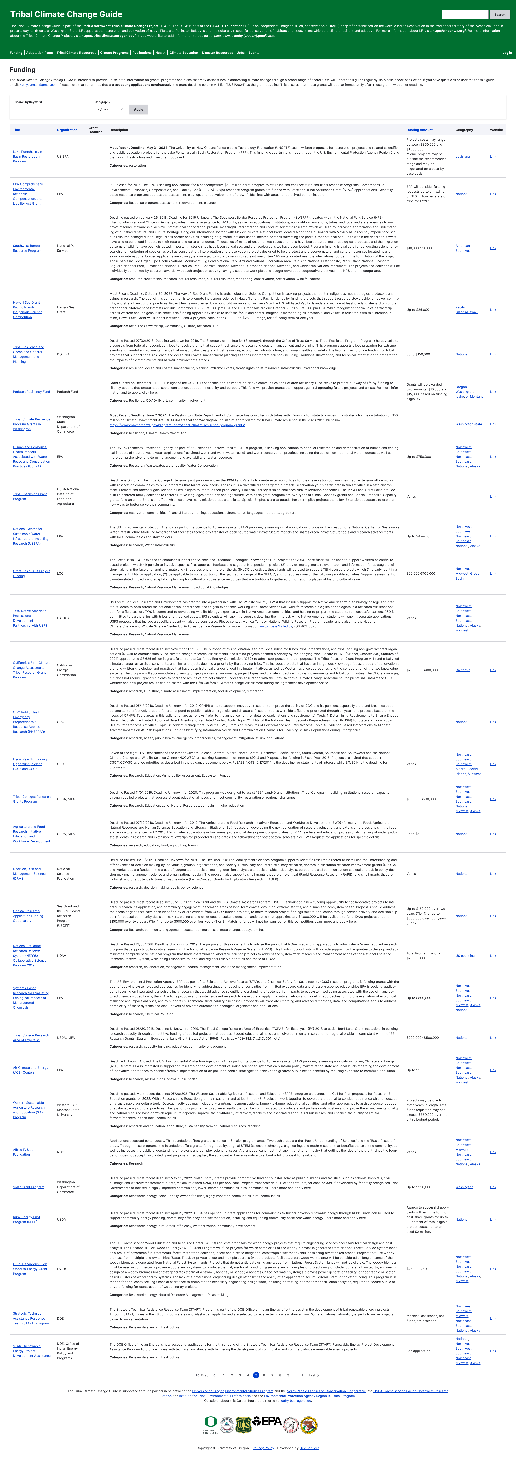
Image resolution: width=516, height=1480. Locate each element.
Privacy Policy (263, 1448)
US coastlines (466, 956)
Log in (507, 53)
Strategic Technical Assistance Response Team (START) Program (31, 1318)
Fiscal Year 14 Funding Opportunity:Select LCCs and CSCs (30, 764)
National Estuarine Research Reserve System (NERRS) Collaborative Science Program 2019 (29, 955)
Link (493, 156)
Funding (16, 53)
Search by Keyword (28, 102)
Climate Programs (114, 53)
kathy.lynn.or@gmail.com (39, 85)
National (462, 194)
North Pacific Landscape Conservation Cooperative (326, 1391)
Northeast (463, 457)
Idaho (460, 396)
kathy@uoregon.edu (295, 1401)
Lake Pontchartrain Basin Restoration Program (27, 156)
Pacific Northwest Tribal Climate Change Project (120, 26)
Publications (142, 53)
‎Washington (464, 1187)
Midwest (462, 573)
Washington (464, 392)
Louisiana (463, 156)
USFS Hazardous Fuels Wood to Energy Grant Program (30, 1269)
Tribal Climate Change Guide (66, 14)
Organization (67, 130)
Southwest (464, 452)
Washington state (469, 424)
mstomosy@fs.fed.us (276, 626)
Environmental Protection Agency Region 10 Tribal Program (309, 1396)
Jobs (241, 53)
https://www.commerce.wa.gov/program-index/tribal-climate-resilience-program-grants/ (177, 425)
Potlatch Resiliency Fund (31, 392)
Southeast (463, 461)
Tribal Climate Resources (76, 53)
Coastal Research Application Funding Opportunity (28, 916)
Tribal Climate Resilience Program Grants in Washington (31, 424)
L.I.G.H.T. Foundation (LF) (230, 26)
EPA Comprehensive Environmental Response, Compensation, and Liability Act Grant (28, 193)
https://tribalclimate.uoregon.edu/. (109, 36)
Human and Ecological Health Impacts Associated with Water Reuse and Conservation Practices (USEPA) (31, 456)
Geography (102, 102)
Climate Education (184, 53)
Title (16, 130)
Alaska (475, 466)
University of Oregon (208, 1391)
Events (254, 53)
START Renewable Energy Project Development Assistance (32, 1351)
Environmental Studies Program (249, 1391)
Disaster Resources (217, 53)
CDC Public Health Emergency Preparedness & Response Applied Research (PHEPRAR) (29, 722)
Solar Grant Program (28, 1187)
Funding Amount (420, 130)
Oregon (461, 387)
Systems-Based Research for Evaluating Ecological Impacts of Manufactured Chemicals (31, 997)
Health (160, 53)
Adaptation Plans (39, 53)
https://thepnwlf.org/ (449, 31)
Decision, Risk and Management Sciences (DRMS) (30, 873)
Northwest (464, 447)
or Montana (474, 396)
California (463, 670)
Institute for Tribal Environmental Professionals (215, 1396)
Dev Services (309, 1448)
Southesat (463, 541)
